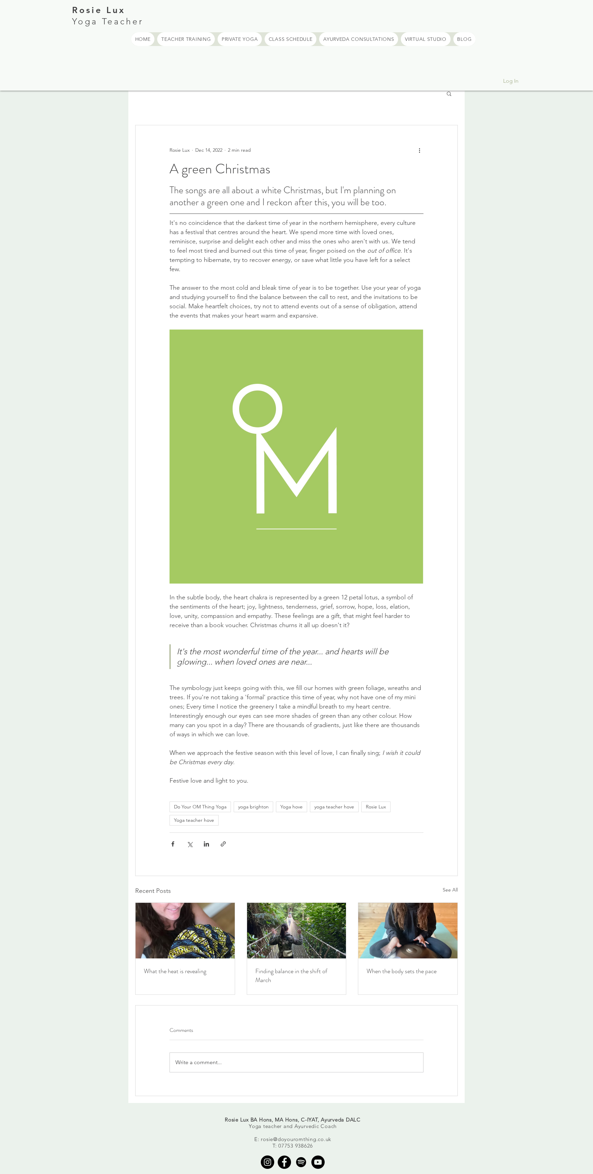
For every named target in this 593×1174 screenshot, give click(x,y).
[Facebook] (284, 1162)
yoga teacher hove (334, 807)
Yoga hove (291, 807)
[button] (449, 93)
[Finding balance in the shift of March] (296, 930)
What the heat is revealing (175, 971)
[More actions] (419, 150)
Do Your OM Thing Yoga (200, 807)
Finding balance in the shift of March (291, 976)
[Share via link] (223, 844)
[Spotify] (301, 1162)
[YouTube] (318, 1162)
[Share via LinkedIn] (206, 844)
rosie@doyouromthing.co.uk (296, 1139)
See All (450, 890)
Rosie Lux (376, 807)
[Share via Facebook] (173, 844)
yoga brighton (253, 807)
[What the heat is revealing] (185, 930)
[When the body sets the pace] (407, 930)
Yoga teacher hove (194, 820)
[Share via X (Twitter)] (189, 844)
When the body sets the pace (402, 971)
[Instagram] (267, 1162)
